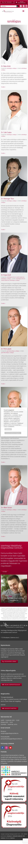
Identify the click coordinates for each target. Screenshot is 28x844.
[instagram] (24, 6)
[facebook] (21, 6)
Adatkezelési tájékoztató (17, 836)
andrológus (9, 68)
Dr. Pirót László (6, 349)
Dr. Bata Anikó (6, 66)
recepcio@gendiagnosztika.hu (9, 733)
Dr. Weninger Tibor (7, 199)
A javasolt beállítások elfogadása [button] (13, 433)
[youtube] (26, 6)
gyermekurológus (11, 351)
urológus (14, 68)
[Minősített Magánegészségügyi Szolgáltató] (14, 766)
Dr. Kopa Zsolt (6, 275)
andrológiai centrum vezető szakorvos (15, 277)
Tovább (3, 87)
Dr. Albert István (6, 508)
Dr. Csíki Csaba (6, 132)
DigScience (12, 838)
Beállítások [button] (8, 429)
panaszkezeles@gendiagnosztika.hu (11, 739)
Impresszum (9, 836)
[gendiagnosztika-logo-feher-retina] (14, 623)
